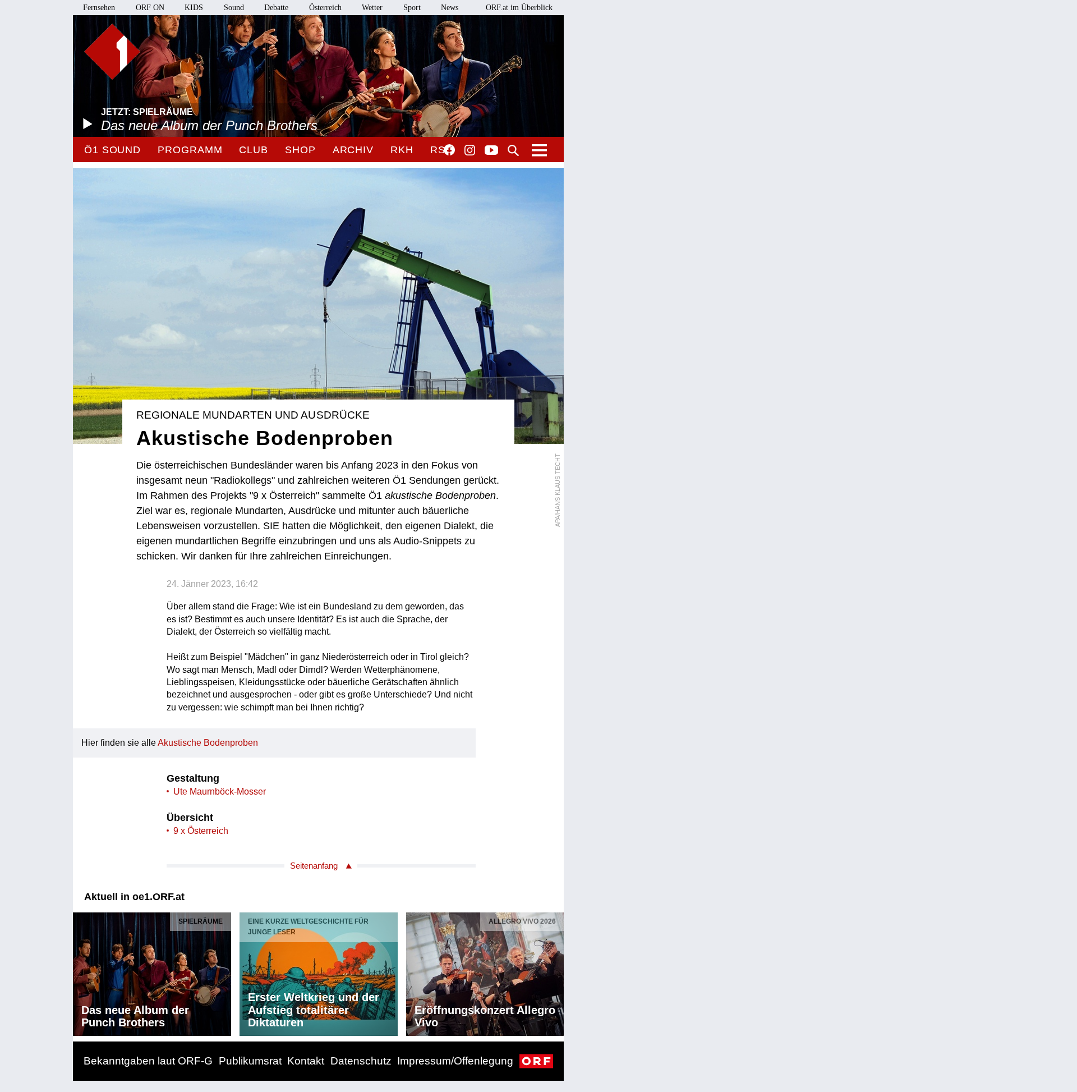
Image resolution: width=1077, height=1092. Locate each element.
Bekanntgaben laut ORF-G (148, 1061)
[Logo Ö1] (112, 52)
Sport (412, 7)
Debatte (276, 7)
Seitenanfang (314, 865)
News (449, 7)
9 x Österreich (200, 831)
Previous (82, 971)
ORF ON (150, 7)
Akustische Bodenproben (208, 742)
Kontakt (305, 1061)
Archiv (353, 149)
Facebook (449, 149)
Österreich (325, 7)
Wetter (372, 7)
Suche (513, 150)
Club (253, 149)
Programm (190, 149)
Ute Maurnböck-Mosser (219, 791)
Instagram (469, 150)
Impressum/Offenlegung (455, 1061)
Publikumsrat (250, 1061)
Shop (300, 149)
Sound (234, 7)
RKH (401, 149)
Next (555, 971)
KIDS (194, 7)
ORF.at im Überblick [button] (519, 7)
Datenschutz (361, 1061)
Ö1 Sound (112, 149)
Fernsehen (99, 7)
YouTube (491, 151)
